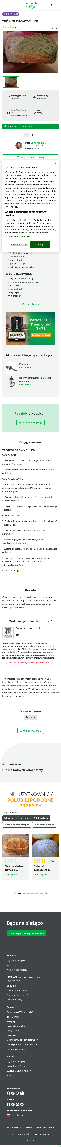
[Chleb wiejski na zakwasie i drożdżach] (15, 845)
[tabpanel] (30, 865)
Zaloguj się (12, 985)
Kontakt (28, 1128)
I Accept (40, 244)
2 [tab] (24, 893)
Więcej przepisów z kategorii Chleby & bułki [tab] (26, 818)
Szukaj (10, 1056)
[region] (31, 206)
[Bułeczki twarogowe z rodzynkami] (45, 845)
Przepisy (11, 955)
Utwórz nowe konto (17, 990)
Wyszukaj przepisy (16, 960)
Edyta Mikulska (38, 142)
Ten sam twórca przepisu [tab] (16, 824)
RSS (9, 1075)
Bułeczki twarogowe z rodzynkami (41, 868)
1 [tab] (19, 893)
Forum (10, 1007)
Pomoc (30, 1141)
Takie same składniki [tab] (44, 824)
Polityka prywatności (21, 1134)
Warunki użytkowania (44, 1128)
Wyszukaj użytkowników (19, 1070)
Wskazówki (12, 1035)
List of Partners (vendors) (17, 236)
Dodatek (30, 717)
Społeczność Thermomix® (20, 1012)
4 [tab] (32, 893)
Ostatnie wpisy (14, 999)
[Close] (55, 163)
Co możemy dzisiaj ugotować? (22, 1039)
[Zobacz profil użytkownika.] (18, 145)
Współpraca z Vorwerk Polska (22, 1044)
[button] (3, 5)
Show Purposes (19, 244)
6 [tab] (41, 893)
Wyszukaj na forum (16, 1066)
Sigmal (13, 874)
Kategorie (12, 965)
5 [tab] (36, 893)
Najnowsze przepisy (17, 969)
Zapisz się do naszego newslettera (26, 933)
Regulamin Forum (16, 1049)
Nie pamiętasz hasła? (17, 995)
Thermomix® (13, 1016)
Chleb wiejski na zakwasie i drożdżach (14, 868)
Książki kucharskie (16, 1026)
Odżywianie (13, 1030)
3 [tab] (28, 893)
